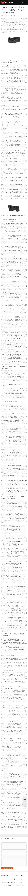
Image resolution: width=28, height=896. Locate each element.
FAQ (25, 875)
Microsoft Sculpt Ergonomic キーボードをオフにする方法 (8, 882)
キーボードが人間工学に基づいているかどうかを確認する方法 (8, 885)
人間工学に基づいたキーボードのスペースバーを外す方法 (21, 885)
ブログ (17, 875)
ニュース (21, 875)
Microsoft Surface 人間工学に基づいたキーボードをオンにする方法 (9, 879)
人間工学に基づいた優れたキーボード (21, 882)
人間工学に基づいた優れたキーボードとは (21, 879)
